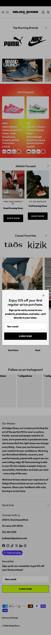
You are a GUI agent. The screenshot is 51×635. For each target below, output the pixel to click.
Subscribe (25, 336)
